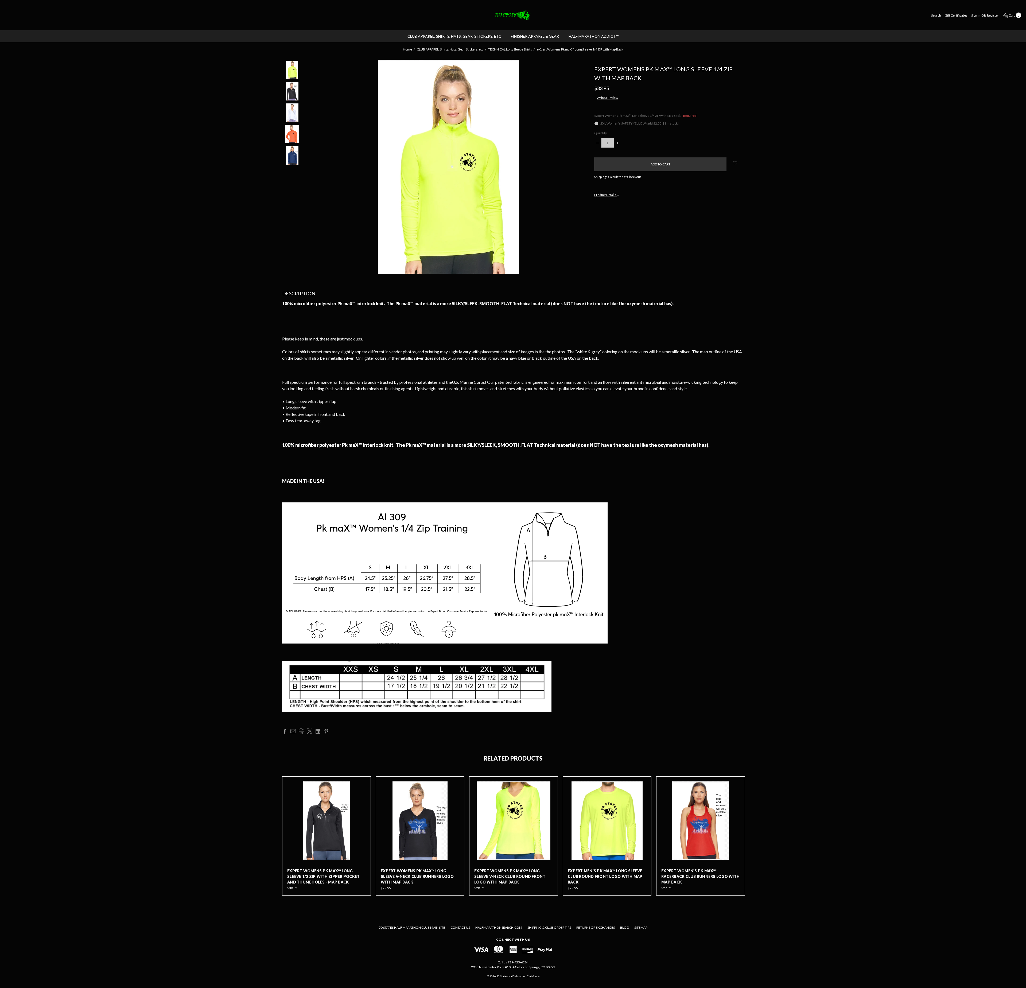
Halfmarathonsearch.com (498, 927)
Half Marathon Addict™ (594, 36)
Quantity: (601, 133)
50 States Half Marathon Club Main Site (412, 927)
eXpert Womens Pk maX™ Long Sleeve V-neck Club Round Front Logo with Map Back (510, 876)
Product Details (605, 195)
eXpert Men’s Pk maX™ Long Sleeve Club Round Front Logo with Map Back (605, 876)
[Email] (293, 731)
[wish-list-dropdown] (735, 163)
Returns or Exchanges (595, 927)
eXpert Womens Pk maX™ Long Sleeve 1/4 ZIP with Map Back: (645, 116)
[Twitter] (309, 731)
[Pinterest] (326, 731)
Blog (624, 927)
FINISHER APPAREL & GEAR (535, 36)
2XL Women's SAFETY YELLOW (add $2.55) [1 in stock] (639, 123)
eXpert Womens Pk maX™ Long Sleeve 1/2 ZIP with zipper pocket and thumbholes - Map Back (323, 876)
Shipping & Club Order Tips (549, 927)
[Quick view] (362, 785)
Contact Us (460, 927)
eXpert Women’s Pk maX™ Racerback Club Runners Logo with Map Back (700, 876)
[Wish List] (362, 797)
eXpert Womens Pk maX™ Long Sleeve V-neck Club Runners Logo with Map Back (417, 876)
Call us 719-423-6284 (513, 962)
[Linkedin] (318, 731)
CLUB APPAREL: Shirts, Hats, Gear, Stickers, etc (454, 36)
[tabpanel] (326, 836)
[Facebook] (284, 731)
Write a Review (607, 98)
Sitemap (640, 927)
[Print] (301, 731)
